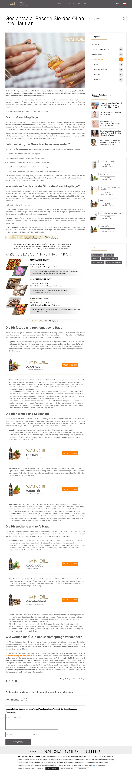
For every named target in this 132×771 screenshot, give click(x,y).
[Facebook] (6, 681)
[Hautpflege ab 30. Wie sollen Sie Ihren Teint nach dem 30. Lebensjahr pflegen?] (95, 133)
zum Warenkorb (107, 167)
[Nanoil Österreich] (16, 4)
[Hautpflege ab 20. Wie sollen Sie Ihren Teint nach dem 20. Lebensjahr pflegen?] (95, 142)
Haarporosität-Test (78, 4)
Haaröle (106, 64)
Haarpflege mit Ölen (106, 69)
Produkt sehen (70, 365)
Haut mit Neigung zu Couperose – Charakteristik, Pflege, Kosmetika (110, 124)
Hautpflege (95, 259)
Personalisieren (82, 768)
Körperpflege (106, 54)
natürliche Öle (108, 255)
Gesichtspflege (106, 59)
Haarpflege (106, 74)
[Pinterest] (10, 681)
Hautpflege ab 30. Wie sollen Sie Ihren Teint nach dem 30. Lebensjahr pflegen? (110, 133)
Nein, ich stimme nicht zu (67, 768)
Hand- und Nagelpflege (106, 49)
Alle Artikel (95, 44)
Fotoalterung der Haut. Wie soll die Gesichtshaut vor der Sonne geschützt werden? (111, 105)
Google (93, 765)
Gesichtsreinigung (98, 262)
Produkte (59, 4)
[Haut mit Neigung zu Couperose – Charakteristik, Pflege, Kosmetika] (95, 124)
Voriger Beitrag (65, 679)
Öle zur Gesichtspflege (113, 262)
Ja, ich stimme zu (52, 768)
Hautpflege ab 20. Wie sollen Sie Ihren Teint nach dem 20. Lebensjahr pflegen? (110, 142)
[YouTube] (16, 681)
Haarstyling (106, 80)
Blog (95, 4)
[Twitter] (13, 681)
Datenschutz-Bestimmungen (30, 756)
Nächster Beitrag (78, 679)
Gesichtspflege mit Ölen (109, 259)
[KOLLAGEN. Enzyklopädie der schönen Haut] (95, 114)
